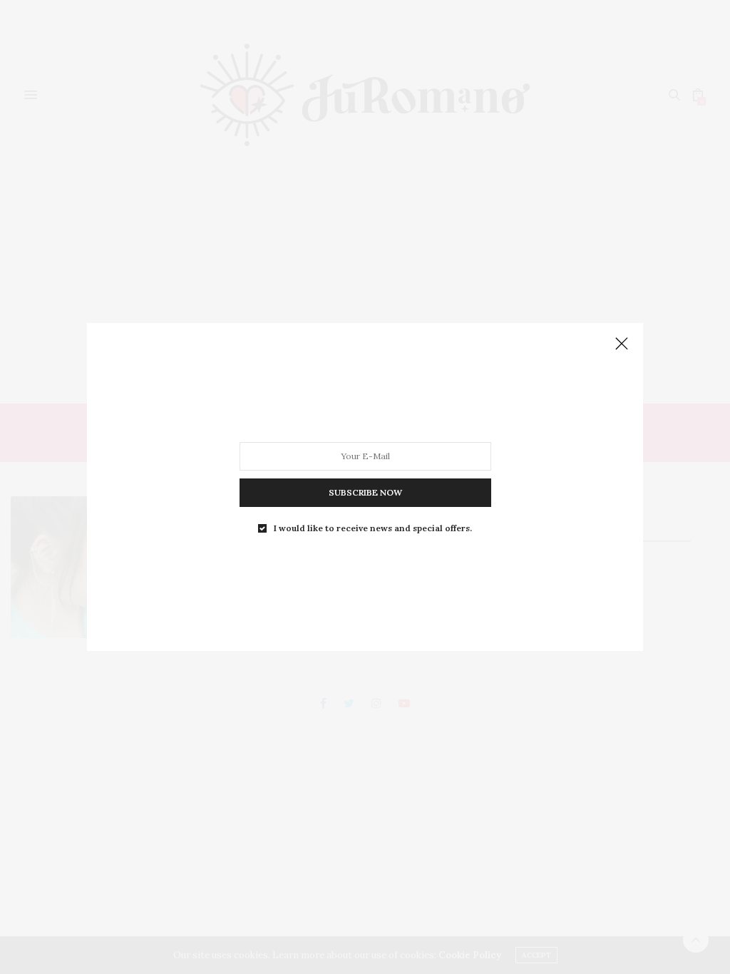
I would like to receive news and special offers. (373, 528)
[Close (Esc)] (621, 344)
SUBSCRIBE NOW (365, 492)
